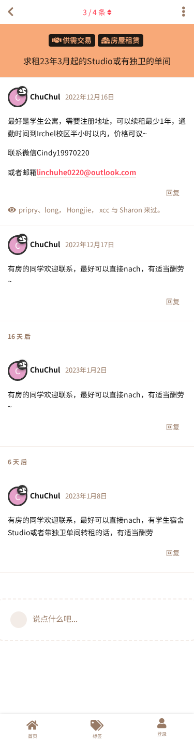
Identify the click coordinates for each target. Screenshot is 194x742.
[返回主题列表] (10, 12)
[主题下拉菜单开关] (183, 12)
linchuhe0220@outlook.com (86, 172)
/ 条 (94, 12)
